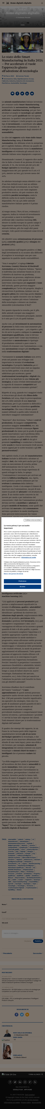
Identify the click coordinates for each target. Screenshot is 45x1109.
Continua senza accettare (33, 520)
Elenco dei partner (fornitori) (13, 574)
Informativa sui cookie (28, 557)
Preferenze (22, 581)
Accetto (22, 586)
